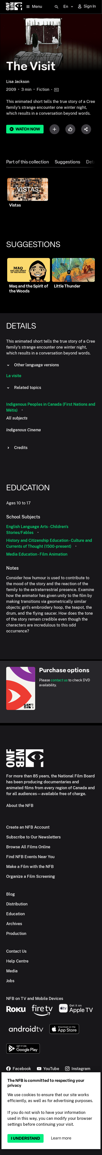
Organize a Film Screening (30, 876)
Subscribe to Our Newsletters (33, 837)
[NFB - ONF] (14, 6)
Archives (14, 923)
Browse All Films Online (28, 847)
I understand (25, 1138)
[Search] (56, 7)
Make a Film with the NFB (30, 866)
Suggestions (67, 162)
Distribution (16, 904)
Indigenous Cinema (23, 430)
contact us (59, 680)
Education (15, 914)
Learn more (61, 1138)
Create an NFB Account (28, 827)
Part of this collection (27, 162)
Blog (10, 894)
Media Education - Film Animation (36, 554)
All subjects (16, 418)
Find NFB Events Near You (30, 856)
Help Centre (17, 961)
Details (93, 162)
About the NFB (19, 805)
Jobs (10, 981)
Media (12, 971)
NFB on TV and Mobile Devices (34, 998)
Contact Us (16, 951)
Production (16, 933)
